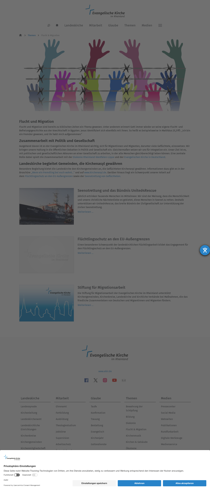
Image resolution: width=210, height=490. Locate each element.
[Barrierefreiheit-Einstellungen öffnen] (205, 250)
